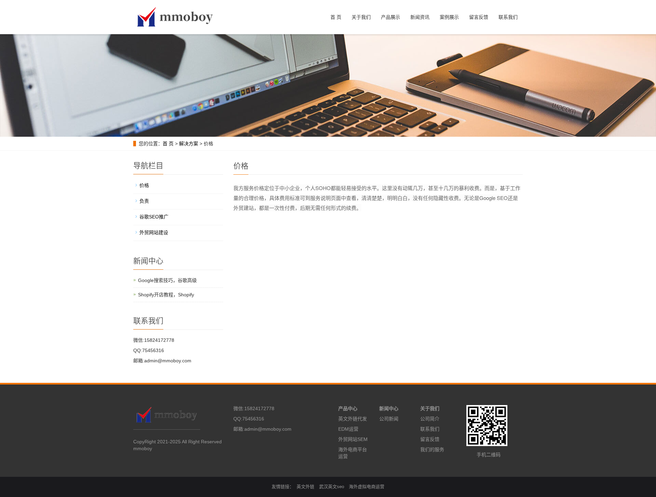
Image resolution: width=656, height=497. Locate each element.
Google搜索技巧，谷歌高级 (167, 280)
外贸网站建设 (153, 232)
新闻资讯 (419, 17)
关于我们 (361, 17)
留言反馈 (478, 17)
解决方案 (188, 143)
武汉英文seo (331, 486)
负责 (144, 201)
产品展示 (390, 17)
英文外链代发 (352, 418)
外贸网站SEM (353, 439)
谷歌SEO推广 (153, 216)
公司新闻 (388, 418)
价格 (144, 185)
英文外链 (305, 486)
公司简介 (429, 418)
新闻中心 (388, 408)
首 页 (335, 17)
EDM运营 (348, 429)
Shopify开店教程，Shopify (166, 294)
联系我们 (508, 17)
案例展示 (449, 17)
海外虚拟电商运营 (366, 486)
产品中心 (347, 408)
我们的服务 (432, 449)
